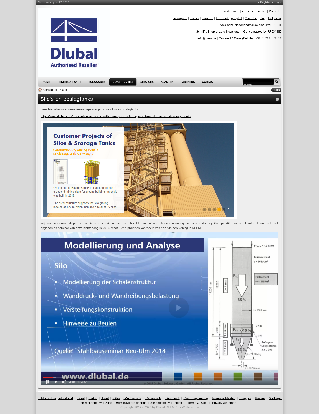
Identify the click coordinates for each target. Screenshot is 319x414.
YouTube (251, 18)
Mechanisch (132, 398)
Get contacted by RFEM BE (262, 31)
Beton (93, 398)
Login (277, 2)
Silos (65, 89)
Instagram (180, 18)
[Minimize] (277, 99)
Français (248, 11)
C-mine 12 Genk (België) (236, 38)
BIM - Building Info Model (55, 398)
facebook (222, 18)
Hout (105, 398)
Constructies (50, 89)
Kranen (260, 398)
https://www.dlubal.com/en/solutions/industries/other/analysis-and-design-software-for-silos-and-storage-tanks (116, 116)
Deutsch (274, 11)
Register (265, 2)
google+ (236, 18)
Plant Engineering (196, 398)
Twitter (194, 18)
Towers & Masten (223, 398)
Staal (81, 398)
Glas (116, 398)
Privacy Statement (224, 402)
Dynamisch (153, 398)
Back (275, 89)
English (261, 11)
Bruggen (245, 398)
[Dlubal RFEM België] (74, 42)
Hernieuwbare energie (131, 402)
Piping (178, 402)
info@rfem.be (206, 38)
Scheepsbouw (160, 402)
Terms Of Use (197, 402)
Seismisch (172, 398)
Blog (263, 18)
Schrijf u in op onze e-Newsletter (218, 31)
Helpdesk (274, 18)
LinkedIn (207, 18)
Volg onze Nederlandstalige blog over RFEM (250, 24)
